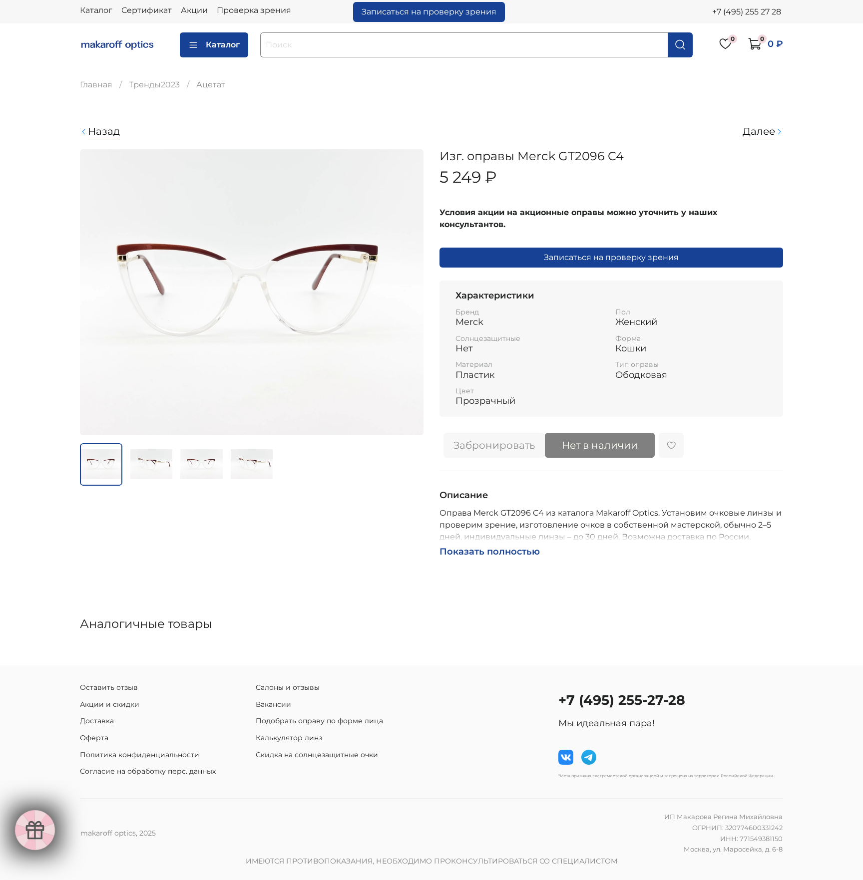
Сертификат (146, 10)
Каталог (96, 10)
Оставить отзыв (109, 687)
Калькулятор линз (289, 737)
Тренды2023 (154, 84)
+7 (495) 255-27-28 (621, 700)
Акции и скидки (109, 704)
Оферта (94, 737)
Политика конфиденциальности (139, 754)
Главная (96, 84)
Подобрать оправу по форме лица (319, 720)
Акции (194, 10)
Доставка (97, 720)
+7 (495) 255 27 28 (746, 11)
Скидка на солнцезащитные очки (317, 754)
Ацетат (210, 84)
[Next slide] (408, 292)
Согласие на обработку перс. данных (148, 771)
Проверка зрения (254, 10)
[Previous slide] (96, 292)
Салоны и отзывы (288, 687)
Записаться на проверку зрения (429, 11)
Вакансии (273, 704)
